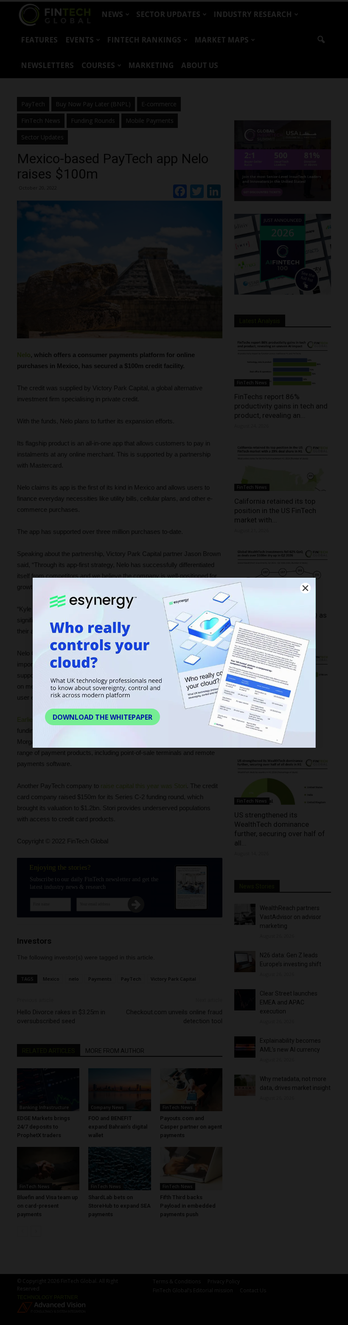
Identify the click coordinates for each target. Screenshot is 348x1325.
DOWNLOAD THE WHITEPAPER (102, 717)
